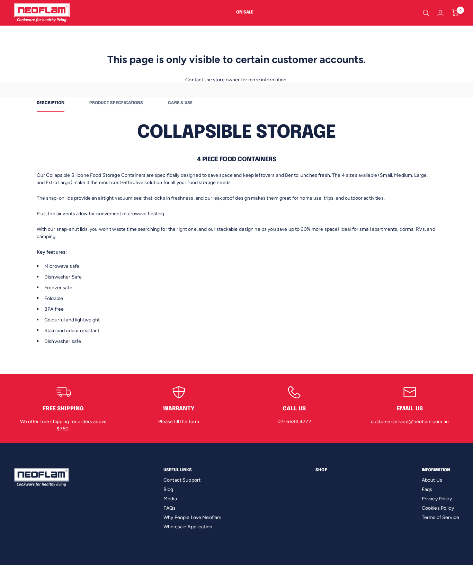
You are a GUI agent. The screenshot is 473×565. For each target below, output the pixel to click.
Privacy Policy (437, 499)
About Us (432, 480)
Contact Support (181, 480)
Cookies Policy (438, 508)
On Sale (244, 12)
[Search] (426, 13)
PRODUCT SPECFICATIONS (116, 103)
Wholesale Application (187, 527)
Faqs (427, 489)
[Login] (440, 13)
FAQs (169, 508)
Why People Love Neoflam (192, 517)
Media (170, 499)
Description (50, 103)
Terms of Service (440, 517)
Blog (168, 489)
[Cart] (455, 12)
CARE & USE (180, 103)
